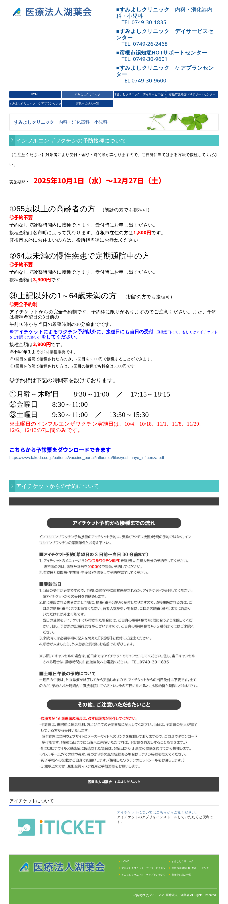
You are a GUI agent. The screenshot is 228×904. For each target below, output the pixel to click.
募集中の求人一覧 (87, 103)
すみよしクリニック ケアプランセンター (35, 103)
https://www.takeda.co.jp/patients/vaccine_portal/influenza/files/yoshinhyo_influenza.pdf (86, 457)
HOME (35, 94)
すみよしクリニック (88, 94)
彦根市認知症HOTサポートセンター (192, 94)
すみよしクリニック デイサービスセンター (140, 94)
